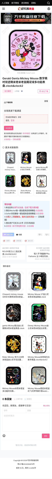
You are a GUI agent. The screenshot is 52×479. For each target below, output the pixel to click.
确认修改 (46, 406)
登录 (12, 120)
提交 (45, 436)
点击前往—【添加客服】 (13, 139)
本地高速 (8, 128)
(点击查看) (39, 210)
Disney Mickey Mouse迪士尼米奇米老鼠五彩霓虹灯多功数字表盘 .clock (38, 328)
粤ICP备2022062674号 (26, 464)
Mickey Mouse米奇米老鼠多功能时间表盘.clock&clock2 (13, 391)
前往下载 (45, 91)
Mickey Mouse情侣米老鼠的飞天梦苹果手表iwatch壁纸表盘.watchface (39, 391)
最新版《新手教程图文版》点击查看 (20, 226)
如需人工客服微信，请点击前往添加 (20, 217)
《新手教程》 (26, 133)
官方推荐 (8, 91)
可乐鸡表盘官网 (33, 460)
